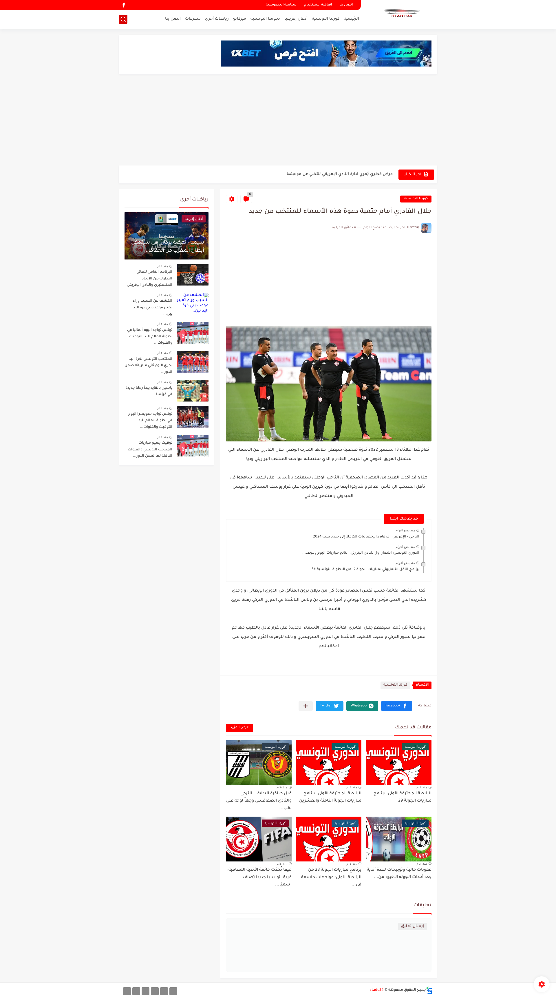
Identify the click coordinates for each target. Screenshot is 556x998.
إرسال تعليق (412, 926)
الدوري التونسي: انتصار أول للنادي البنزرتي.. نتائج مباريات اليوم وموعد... (360, 553)
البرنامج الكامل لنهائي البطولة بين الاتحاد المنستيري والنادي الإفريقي (149, 278)
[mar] (173, 991)
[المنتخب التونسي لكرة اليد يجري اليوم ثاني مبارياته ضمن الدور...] (193, 362)
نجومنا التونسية (265, 19)
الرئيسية (351, 19)
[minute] (145, 991)
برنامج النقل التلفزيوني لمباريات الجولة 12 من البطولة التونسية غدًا (364, 570)
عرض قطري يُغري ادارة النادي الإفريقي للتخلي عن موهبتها (340, 170)
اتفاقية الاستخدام (318, 5)
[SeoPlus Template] (429, 990)
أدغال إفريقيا (296, 19)
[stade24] (401, 14)
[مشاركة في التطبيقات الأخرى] (306, 706)
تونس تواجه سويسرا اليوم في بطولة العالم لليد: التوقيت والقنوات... (150, 420)
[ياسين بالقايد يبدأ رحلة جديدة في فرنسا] (193, 391)
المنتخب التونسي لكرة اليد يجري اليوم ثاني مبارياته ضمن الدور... (148, 365)
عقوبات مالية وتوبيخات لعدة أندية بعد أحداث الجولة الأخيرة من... (399, 874)
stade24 (377, 990)
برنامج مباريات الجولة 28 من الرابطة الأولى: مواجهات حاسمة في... (331, 877)
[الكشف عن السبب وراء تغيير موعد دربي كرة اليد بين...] (193, 303)
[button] (396, 706)
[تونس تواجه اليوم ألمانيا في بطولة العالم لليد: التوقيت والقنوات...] (193, 333)
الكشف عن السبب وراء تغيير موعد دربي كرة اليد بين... (152, 307)
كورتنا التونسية (325, 19)
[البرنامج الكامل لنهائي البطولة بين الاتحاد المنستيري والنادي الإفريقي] (193, 275)
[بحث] (123, 19)
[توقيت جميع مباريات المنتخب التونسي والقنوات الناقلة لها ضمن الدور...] (193, 445)
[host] (127, 991)
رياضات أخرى (217, 19)
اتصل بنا (346, 5)
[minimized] (136, 991)
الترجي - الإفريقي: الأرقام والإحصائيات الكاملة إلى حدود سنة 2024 (366, 537)
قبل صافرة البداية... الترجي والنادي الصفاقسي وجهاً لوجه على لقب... (259, 801)
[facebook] (123, 5)
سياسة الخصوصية (281, 5)
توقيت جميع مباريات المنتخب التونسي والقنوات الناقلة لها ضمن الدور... (150, 449)
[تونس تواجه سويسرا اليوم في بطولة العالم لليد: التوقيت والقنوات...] (193, 417)
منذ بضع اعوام (405, 530)
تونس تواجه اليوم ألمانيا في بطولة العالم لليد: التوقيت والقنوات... (149, 336)
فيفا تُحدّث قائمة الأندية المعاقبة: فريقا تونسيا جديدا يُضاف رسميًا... (259, 877)
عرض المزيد (239, 728)
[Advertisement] (278, 120)
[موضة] (155, 991)
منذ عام (421, 787)
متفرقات (193, 19)
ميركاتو (239, 19)
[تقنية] (164, 991)
